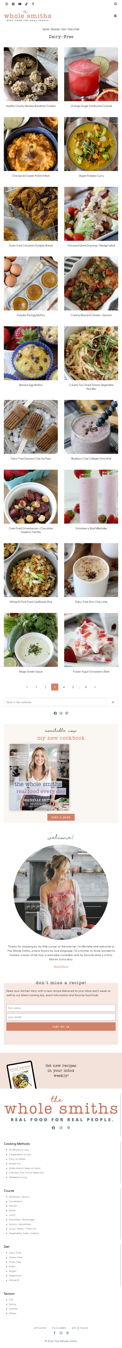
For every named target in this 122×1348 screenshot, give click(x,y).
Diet (64, 28)
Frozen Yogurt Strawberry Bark (91, 671)
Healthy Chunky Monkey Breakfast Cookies (31, 105)
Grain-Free (15, 1261)
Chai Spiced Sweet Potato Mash (31, 175)
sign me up (61, 1026)
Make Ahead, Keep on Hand (24, 1168)
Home (46, 28)
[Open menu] (115, 15)
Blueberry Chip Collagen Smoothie (91, 458)
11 (86, 687)
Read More (61, 966)
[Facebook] (33, 4)
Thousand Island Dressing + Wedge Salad (91, 245)
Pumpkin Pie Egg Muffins (31, 315)
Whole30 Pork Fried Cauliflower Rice (31, 601)
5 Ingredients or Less (20, 1154)
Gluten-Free (15, 1257)
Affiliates (40, 1328)
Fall (11, 1299)
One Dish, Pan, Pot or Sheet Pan (26, 1172)
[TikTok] (26, 4)
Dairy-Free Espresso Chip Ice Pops (31, 458)
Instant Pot (15, 1163)
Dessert (13, 1205)
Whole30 (14, 1280)
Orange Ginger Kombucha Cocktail (91, 105)
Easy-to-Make (17, 1158)
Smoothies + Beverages (22, 1219)
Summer (13, 1308)
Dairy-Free (73, 28)
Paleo (12, 1266)
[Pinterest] (13, 4)
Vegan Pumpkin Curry (91, 175)
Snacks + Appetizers (20, 1224)
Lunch (12, 1214)
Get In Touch (80, 1328)
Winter (12, 1313)
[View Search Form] (115, 4)
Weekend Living (18, 1177)
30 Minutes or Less (19, 1149)
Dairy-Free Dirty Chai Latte (91, 601)
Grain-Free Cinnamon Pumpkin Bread (31, 245)
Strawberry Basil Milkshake (91, 528)
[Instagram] (7, 4)
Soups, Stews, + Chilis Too (22, 1228)
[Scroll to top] (114, 1335)
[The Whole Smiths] (27, 16)
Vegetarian (15, 1275)
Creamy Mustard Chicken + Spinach (91, 315)
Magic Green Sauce (31, 671)
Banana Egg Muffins (31, 384)
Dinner (12, 1210)
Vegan (12, 1270)
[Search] (112, 702)
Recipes (55, 28)
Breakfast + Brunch (19, 1196)
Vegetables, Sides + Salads (24, 1233)
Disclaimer (59, 1328)
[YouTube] (20, 4)
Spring (12, 1303)
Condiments (15, 1201)
